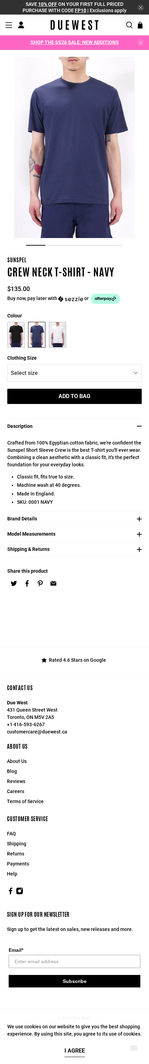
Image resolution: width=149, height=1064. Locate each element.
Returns (15, 853)
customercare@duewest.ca (37, 732)
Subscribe (75, 981)
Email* (16, 950)
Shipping (16, 843)
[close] (140, 7)
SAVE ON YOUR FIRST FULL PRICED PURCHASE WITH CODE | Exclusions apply (74, 7)
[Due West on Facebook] (10, 893)
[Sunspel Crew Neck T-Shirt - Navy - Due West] (74, 147)
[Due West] (74, 25)
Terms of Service (25, 801)
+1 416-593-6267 (26, 724)
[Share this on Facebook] (27, 583)
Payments (18, 864)
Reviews (16, 781)
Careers (15, 791)
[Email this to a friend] (53, 583)
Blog (12, 771)
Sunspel (17, 260)
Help (12, 874)
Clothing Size (22, 358)
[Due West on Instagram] (19, 893)
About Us (17, 761)
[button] (74, 299)
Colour (14, 315)
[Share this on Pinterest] (40, 583)
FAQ (11, 833)
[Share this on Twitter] (13, 583)
